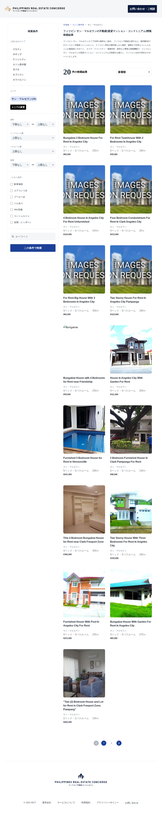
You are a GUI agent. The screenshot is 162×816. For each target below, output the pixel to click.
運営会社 (46, 802)
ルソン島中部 (19, 64)
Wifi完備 (18, 209)
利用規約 (85, 802)
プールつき (19, 197)
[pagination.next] (119, 743)
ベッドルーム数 (17, 133)
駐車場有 (18, 184)
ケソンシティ (19, 59)
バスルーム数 (16, 147)
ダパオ (16, 69)
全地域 (66, 25)
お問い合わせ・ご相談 (142, 8)
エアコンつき (20, 190)
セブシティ (18, 74)
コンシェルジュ (22, 216)
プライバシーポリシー (108, 802)
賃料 (12, 120)
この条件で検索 (33, 248)
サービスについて (66, 802)
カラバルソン (19, 79)
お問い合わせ (131, 803)
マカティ (17, 49)
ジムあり (18, 203)
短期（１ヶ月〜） (23, 222)
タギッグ (17, 54)
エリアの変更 (18, 107)
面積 (12, 160)
